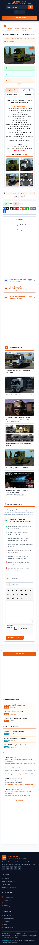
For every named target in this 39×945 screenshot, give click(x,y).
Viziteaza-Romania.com (9, 887)
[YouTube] (11, 868)
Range (18, 193)
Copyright (7, 921)
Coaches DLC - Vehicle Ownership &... (14, 705)
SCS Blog (7, 906)
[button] (8, 590)
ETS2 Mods (9, 28)
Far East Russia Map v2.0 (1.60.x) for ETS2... (18, 795)
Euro (32, 193)
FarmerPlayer (6, 884)
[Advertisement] (19, 255)
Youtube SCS (8, 903)
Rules (5, 924)
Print (20, 230)
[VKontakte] (7, 868)
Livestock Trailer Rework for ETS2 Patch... (16, 718)
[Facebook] (3, 868)
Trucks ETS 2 (18, 28)
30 (22, 196)
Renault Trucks (27, 28)
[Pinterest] (15, 868)
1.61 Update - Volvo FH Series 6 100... (14, 712)
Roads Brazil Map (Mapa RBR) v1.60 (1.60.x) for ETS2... (20, 763)
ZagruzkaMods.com (8, 881)
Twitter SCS (8, 900)
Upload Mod (20, 653)
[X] (19, 868)
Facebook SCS (9, 897)
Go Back (20, 219)
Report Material (21, 225)
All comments (20, 800)
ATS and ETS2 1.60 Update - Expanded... (15, 745)
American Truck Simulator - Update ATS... (15, 738)
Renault (10, 193)
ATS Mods (5, 878)
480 (25, 193)
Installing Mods (9, 918)
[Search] (30, 7)
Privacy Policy (8, 927)
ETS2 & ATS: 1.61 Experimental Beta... (14, 731)
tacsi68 (8, 39)
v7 (17, 196)
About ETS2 (8, 916)
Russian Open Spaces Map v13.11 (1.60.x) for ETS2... (20, 774)
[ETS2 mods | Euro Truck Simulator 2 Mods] (5, 26)
